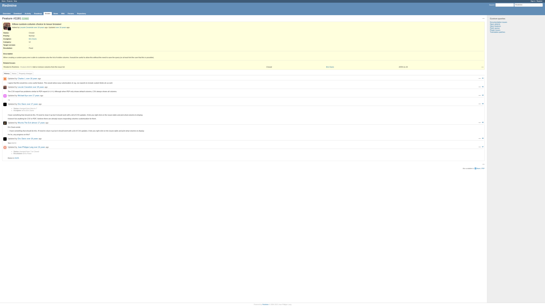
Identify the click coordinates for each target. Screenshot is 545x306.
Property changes (25, 73)
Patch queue (495, 28)
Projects (10, 1)
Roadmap (38, 14)
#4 (483, 104)
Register (539, 1)
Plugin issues (495, 30)
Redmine (265, 304)
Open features (495, 26)
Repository (81, 14)
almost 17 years (38, 123)
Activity (28, 14)
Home (4, 1)
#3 (483, 95)
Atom (478, 168)
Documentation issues (498, 22)
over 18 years (39, 27)
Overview (7, 14)
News (56, 14)
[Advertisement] (501, 77)
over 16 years (61, 27)
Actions (482, 67)
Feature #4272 (26, 67)
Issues (47, 14)
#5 (483, 122)
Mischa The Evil (24, 123)
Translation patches (497, 32)
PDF (483, 168)
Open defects (495, 24)
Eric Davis (33, 39)
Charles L (22, 78)
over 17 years (34, 95)
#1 (483, 78)
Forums (71, 14)
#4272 (13, 143)
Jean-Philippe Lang (25, 147)
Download (18, 14)
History (7, 73)
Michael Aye (23, 95)
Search (492, 5)
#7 (483, 147)
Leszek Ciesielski (26, 27)
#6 (483, 138)
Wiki (63, 14)
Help (15, 1)
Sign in (533, 1)
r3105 (16, 158)
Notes (14, 73)
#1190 (50, 92)
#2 (483, 87)
